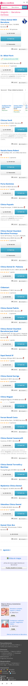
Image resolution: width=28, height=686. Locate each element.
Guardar (15, 49)
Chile (3, 669)
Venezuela (5, 673)
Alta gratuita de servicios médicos (10, 645)
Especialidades (4, 651)
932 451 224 (8, 365)
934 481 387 (8, 70)
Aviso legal (3, 665)
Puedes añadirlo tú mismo (14, 568)
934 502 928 (8, 513)
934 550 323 (11, 161)
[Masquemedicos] (7, 2)
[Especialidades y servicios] (12, 683)
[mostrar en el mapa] (7, 27)
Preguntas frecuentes (6, 658)
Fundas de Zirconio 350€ (11, 59)
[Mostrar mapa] (7, 683)
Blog (3, 678)
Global (14, 673)
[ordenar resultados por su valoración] (2, 683)
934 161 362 (8, 406)
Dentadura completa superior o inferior (16, 609)
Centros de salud (7, 655)
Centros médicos (7, 653)
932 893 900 (8, 297)
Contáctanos (15, 663)
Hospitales (17, 653)
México (13, 671)
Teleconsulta (11, 44)
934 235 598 (8, 385)
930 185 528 (8, 474)
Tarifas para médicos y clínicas (9, 646)
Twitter (4, 679)
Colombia (11, 669)
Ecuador (4, 671)
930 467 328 (8, 344)
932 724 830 (11, 33)
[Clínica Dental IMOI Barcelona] (24, 24)
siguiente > (7, 550)
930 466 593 (11, 244)
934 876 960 (8, 212)
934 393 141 (8, 193)
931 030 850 (8, 129)
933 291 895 (8, 317)
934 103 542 (15, 534)
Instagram (13, 679)
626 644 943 (8, 276)
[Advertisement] (14, 586)
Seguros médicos (16, 651)
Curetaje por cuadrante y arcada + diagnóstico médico (17, 622)
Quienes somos (4, 663)
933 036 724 (8, 493)
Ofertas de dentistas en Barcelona (17, 634)
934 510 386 (8, 445)
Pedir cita (11, 39)
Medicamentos (4, 656)
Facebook (11, 678)
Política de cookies (13, 665)
